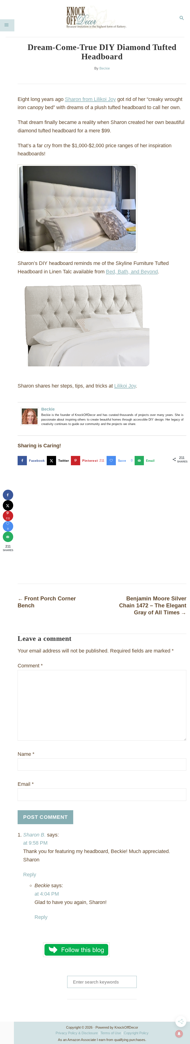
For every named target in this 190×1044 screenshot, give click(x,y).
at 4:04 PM (47, 894)
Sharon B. (34, 835)
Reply (29, 874)
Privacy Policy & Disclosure (77, 1033)
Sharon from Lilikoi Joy (90, 99)
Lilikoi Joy (125, 386)
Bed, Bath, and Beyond (132, 271)
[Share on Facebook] (8, 495)
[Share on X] (8, 505)
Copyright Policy (136, 1033)
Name (26, 754)
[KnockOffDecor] (98, 18)
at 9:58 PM (35, 843)
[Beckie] (30, 416)
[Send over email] (8, 537)
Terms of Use (111, 1033)
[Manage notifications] (179, 1033)
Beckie (104, 68)
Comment (30, 666)
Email (26, 784)
